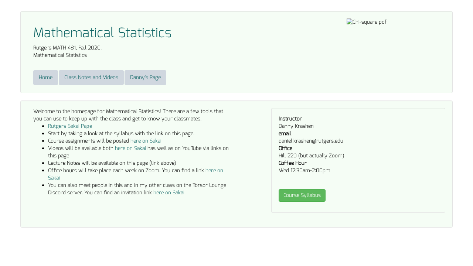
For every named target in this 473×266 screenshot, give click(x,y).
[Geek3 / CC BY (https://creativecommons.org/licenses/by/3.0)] (367, 21)
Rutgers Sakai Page (70, 126)
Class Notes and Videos (91, 77)
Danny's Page (145, 77)
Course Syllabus (302, 195)
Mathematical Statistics (102, 33)
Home (45, 77)
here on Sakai (145, 140)
